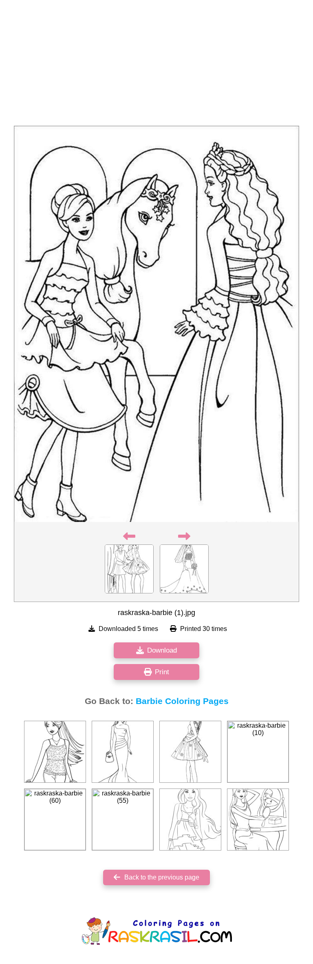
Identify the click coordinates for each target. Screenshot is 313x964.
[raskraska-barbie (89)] (190, 752)
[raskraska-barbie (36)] (190, 820)
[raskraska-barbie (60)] (55, 820)
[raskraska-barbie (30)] (123, 752)
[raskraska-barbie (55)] (123, 820)
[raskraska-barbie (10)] (258, 752)
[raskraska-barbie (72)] (55, 752)
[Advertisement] (156, 65)
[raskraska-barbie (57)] (258, 820)
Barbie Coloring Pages (182, 701)
